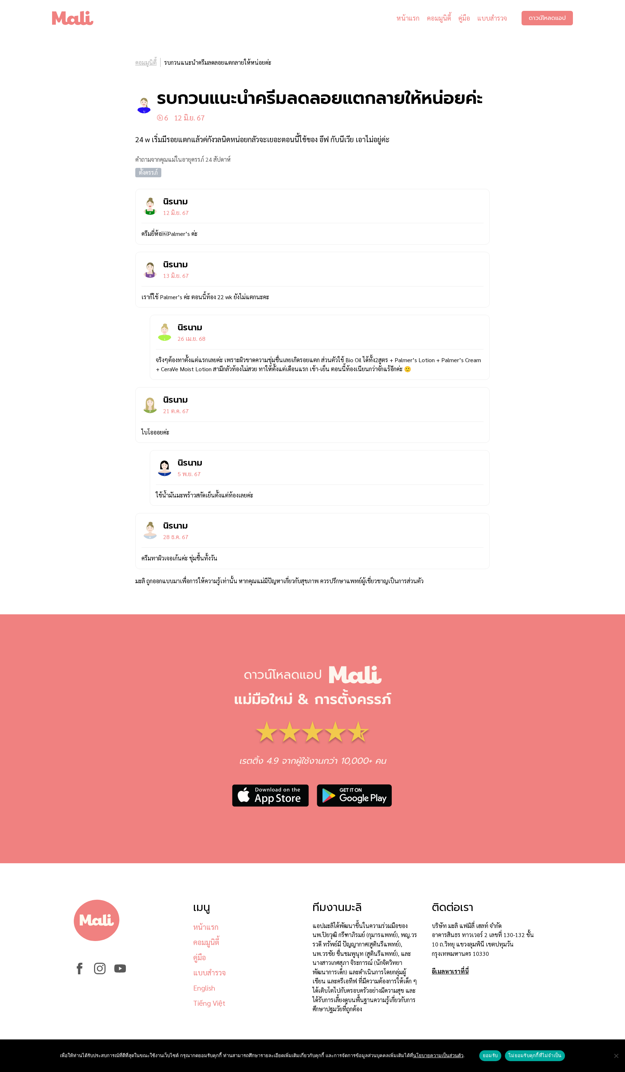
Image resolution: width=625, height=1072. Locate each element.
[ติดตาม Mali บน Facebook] (79, 972)
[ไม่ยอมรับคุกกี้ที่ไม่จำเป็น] (616, 1055)
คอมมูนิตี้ (439, 18)
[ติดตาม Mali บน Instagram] (100, 972)
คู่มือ (464, 18)
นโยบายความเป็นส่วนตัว (438, 1055)
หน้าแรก (408, 18)
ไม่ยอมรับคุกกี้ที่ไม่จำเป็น (535, 1055)
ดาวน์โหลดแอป (547, 18)
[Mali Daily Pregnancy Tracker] (78, 18)
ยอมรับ (490, 1055)
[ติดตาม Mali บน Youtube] (120, 972)
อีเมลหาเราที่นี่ (450, 971)
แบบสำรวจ (492, 18)
